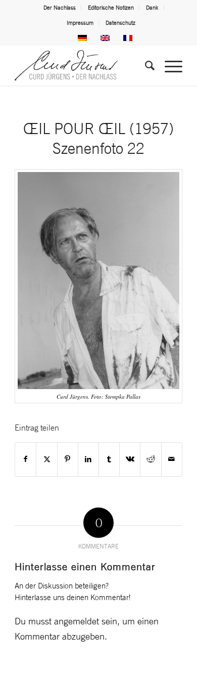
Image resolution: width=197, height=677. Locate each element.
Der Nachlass (59, 7)
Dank (152, 7)
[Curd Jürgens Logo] (82, 65)
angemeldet (76, 620)
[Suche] (145, 65)
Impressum (80, 22)
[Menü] (168, 65)
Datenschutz (120, 22)
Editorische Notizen (111, 7)
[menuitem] (59, 7)
